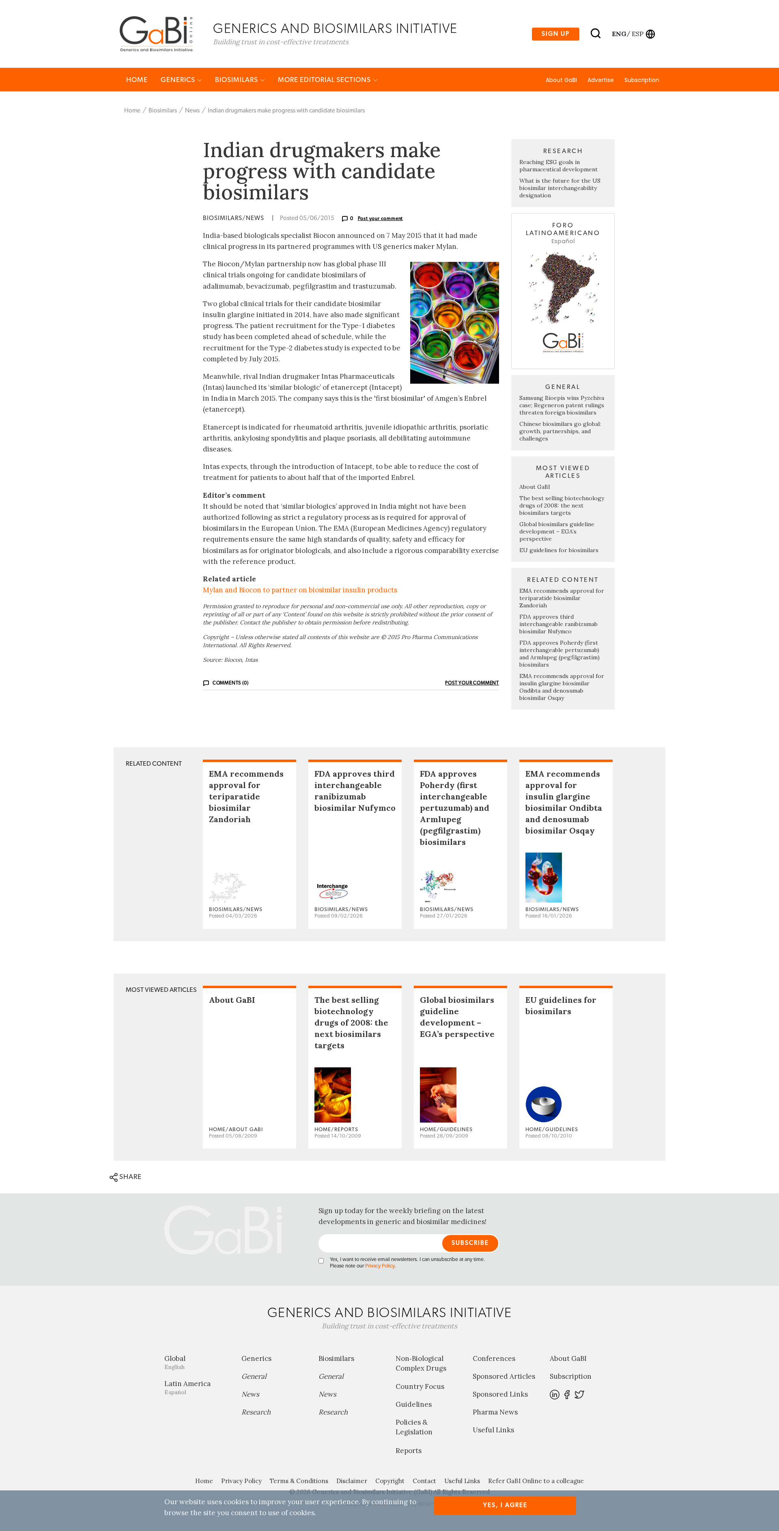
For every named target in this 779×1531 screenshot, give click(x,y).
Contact (424, 1481)
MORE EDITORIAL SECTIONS (325, 79)
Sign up (556, 34)
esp (637, 34)
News (192, 111)
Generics (179, 79)
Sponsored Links (500, 1394)
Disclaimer (351, 1481)
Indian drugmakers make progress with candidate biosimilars (286, 111)
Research (256, 1412)
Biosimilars (237, 79)
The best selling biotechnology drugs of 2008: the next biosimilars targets (561, 505)
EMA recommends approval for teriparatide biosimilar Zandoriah (561, 598)
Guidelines (414, 1404)
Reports (409, 1450)
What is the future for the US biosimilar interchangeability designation (559, 188)
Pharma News (495, 1412)
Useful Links (493, 1429)
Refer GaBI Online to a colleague (536, 1481)
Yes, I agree (505, 1505)
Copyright (390, 1481)
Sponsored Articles (504, 1376)
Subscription (641, 80)
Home (137, 79)
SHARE (130, 1176)
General (254, 1376)
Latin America (187, 1387)
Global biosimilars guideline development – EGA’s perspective (556, 531)
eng (618, 34)
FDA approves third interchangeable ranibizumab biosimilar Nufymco (558, 624)
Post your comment (380, 218)
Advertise (600, 80)
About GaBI (561, 80)
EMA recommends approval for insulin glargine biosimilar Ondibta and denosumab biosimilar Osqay (561, 687)
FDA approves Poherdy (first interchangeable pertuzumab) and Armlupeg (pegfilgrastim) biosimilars (559, 653)
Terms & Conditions (299, 1481)
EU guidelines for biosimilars (558, 550)
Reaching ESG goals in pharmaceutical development (558, 165)
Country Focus (420, 1386)
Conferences (494, 1358)
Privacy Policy (379, 1266)
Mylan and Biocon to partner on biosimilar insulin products (300, 589)
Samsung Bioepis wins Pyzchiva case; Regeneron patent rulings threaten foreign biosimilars (561, 405)
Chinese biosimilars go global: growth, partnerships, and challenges (560, 431)
